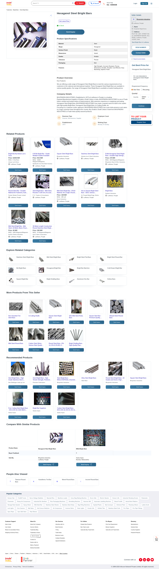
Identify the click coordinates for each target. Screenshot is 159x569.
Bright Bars (16, 10)
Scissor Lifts (115, 498)
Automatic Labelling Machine (102, 501)
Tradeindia (9, 10)
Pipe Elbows (33, 511)
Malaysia (28, 553)
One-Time (136, 89)
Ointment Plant (120, 505)
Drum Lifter (93, 498)
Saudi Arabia (47, 553)
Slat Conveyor (109, 505)
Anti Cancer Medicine (43, 508)
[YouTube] (152, 559)
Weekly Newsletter (35, 547)
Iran (57, 553)
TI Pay (57, 529)
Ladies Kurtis (145, 505)
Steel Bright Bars (24, 10)
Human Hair (11, 498)
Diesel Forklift (118, 501)
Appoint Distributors (60, 541)
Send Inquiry (70, 32)
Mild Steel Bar (38, 505)
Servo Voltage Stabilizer (36, 498)
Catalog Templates (60, 538)
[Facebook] (140, 559)
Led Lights (11, 508)
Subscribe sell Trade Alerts (112, 529)
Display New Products (86, 524)
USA (53, 553)
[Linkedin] (144, 559)
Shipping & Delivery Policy (11, 532)
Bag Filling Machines (84, 505)
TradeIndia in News (35, 532)
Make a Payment (34, 545)
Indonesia (35, 553)
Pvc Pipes (126, 508)
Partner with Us (34, 542)
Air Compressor (57, 508)
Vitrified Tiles (101, 508)
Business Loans (59, 535)
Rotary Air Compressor (23, 501)
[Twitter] (148, 559)
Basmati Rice (50, 498)
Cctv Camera (21, 508)
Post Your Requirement (111, 524)
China (11, 553)
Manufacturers (134, 524)
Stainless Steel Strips (68, 505)
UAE (41, 553)
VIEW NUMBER (140, 47)
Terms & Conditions (28, 566)
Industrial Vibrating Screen (130, 498)
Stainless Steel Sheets (52, 505)
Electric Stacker (104, 498)
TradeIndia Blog (34, 529)
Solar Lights (80, 508)
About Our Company (35, 524)
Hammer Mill (87, 501)
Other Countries (63, 553)
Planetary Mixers (133, 505)
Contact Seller (141, 53)
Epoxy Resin (27, 505)
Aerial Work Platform (132, 501)
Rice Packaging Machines (57, 501)
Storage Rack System (14, 505)
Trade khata (58, 532)
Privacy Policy (17, 566)
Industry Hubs (134, 527)
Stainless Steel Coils (114, 508)
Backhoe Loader (62, 498)
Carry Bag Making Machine (79, 498)
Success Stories (34, 527)
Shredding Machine (74, 501)
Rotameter (145, 498)
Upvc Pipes (11, 511)
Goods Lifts (91, 508)
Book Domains (59, 527)
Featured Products (135, 532)
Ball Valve (31, 508)
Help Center (8, 524)
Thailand (22, 553)
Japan (6, 553)
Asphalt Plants (97, 505)
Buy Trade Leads (85, 527)
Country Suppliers (135, 529)
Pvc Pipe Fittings (137, 508)
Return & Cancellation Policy (12, 529)
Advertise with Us (59, 524)
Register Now (141, 122)
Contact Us (33, 539)
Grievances (8, 566)
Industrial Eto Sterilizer (40, 501)
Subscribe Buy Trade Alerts (87, 529)
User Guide (8, 527)
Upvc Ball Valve (21, 511)
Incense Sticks (69, 508)
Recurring (146, 89)
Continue (141, 106)
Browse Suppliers (110, 527)
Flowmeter (11, 501)
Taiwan (16, 553)
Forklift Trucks (22, 498)
